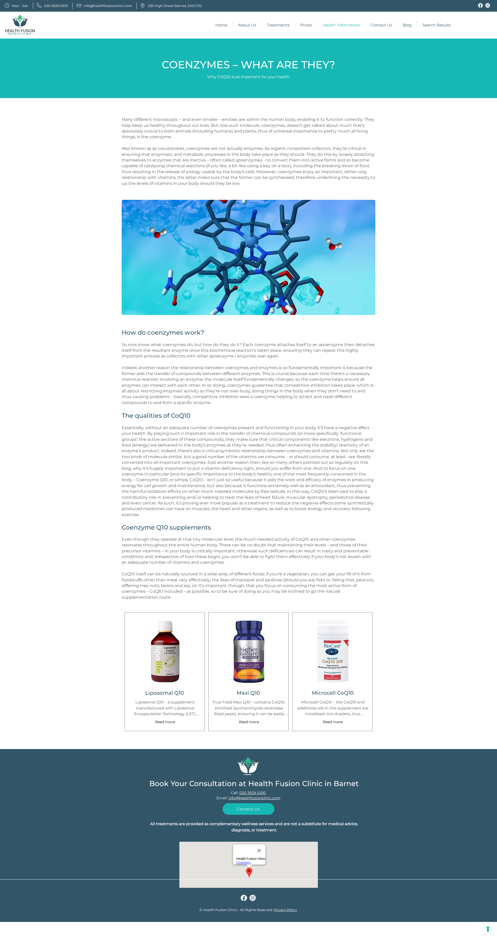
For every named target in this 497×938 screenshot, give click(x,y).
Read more (165, 722)
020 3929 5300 (252, 792)
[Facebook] (480, 5)
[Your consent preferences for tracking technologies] (488, 929)
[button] (247, 25)
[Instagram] (487, 5)
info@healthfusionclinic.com (254, 798)
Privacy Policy (285, 910)
